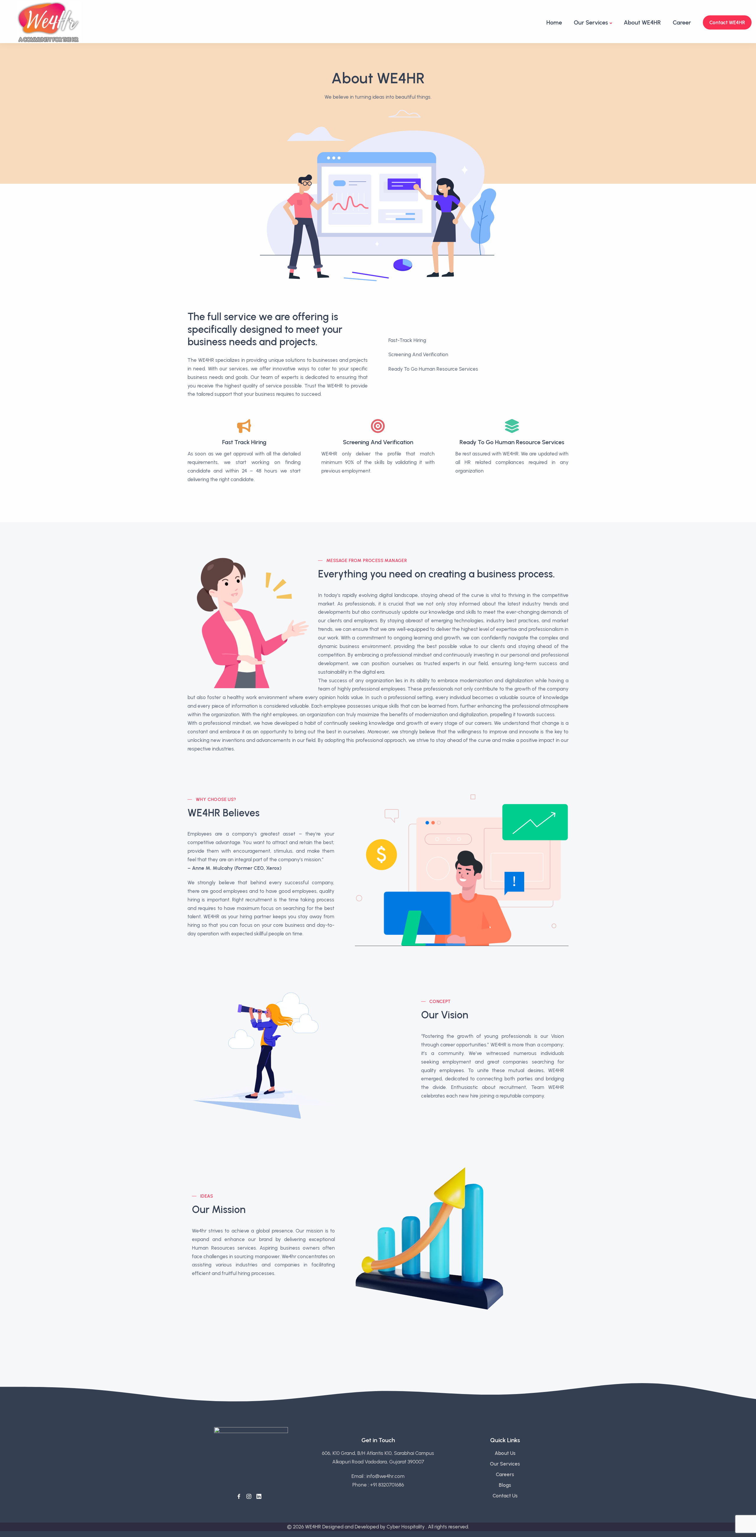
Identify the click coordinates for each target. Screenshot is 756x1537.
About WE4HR (642, 22)
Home (554, 22)
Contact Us (505, 1496)
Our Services (591, 22)
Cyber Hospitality (406, 1527)
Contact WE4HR (727, 22)
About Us (505, 1453)
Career (682, 22)
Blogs (505, 1485)
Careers (505, 1474)
